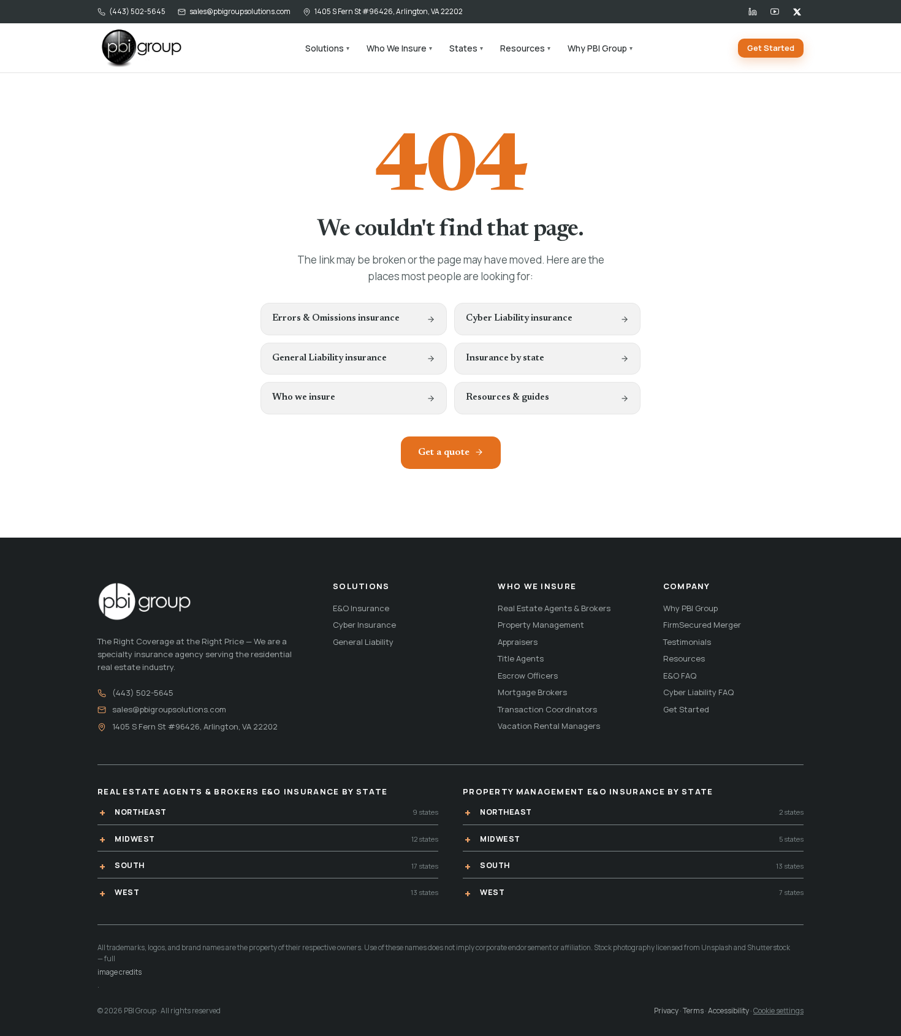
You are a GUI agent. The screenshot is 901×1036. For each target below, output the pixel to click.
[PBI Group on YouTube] (774, 11)
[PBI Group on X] (797, 11)
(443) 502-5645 (137, 11)
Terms (693, 1010)
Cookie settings (778, 1010)
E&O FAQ (679, 675)
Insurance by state (505, 358)
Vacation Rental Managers (549, 725)
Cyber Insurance (364, 624)
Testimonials (687, 641)
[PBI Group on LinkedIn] (752, 11)
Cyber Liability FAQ (698, 692)
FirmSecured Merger (702, 624)
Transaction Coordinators (547, 709)
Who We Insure (399, 48)
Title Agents (521, 658)
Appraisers (518, 641)
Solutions (327, 48)
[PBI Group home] (140, 47)
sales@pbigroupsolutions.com (240, 11)
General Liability (363, 641)
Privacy (666, 1010)
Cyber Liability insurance (519, 318)
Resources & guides (507, 397)
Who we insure (303, 397)
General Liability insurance (329, 358)
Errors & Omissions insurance (336, 318)
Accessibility (728, 1010)
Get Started (770, 47)
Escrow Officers (528, 675)
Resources (525, 48)
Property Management (541, 624)
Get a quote (444, 452)
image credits (119, 972)
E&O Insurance (361, 608)
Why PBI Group (600, 48)
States (466, 48)
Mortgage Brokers (532, 692)
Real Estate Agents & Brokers (554, 608)
